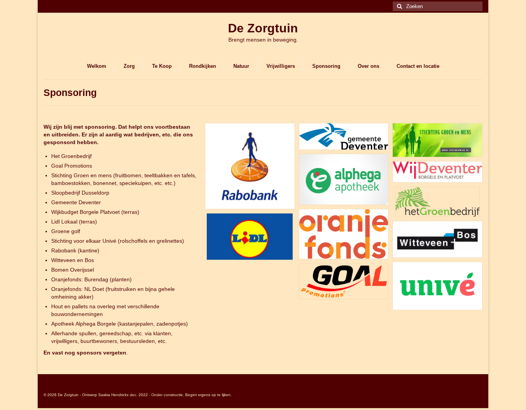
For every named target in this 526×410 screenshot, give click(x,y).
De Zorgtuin (263, 28)
